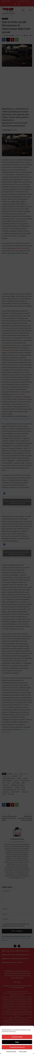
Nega (17, 1042)
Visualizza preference (17, 1047)
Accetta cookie (17, 1037)
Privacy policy (23, 1051)
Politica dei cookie (11, 1051)
